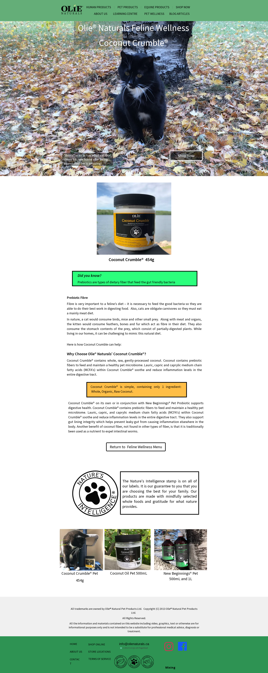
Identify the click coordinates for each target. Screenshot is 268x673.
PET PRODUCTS (128, 7)
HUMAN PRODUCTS (98, 7)
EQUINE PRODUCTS (156, 7)
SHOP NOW (183, 7)
